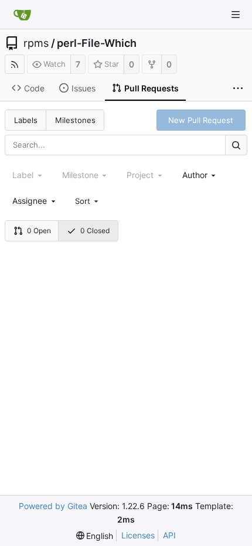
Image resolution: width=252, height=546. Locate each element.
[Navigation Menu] (235, 14)
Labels (26, 120)
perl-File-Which (97, 43)
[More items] (238, 88)
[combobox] (200, 174)
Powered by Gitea (53, 506)
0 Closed (95, 230)
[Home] (22, 14)
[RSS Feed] (15, 64)
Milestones (75, 120)
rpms (36, 43)
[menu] (88, 200)
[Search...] (236, 145)
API (169, 535)
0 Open (39, 230)
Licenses (138, 535)
